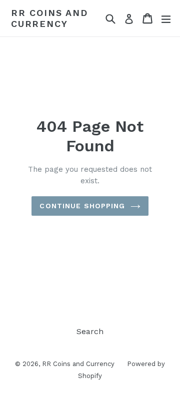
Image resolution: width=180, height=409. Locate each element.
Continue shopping (82, 206)
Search (90, 331)
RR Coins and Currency (49, 18)
